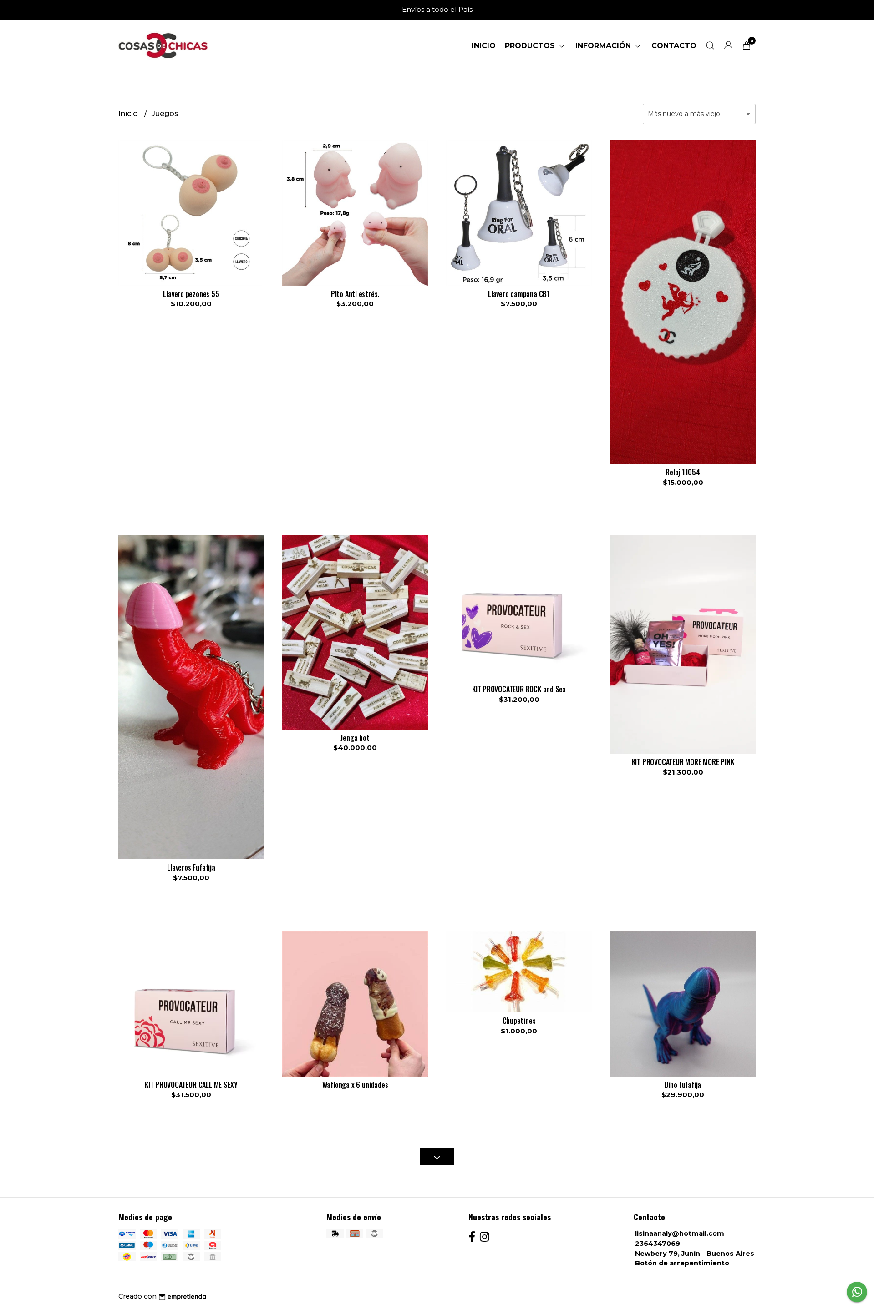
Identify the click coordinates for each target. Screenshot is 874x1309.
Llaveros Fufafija (191, 867)
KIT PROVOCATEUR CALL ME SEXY (191, 1084)
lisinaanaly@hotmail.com (679, 1233)
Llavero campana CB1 (519, 293)
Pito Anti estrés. (355, 293)
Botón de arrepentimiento (682, 1263)
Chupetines (519, 1020)
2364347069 (657, 1243)
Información (604, 45)
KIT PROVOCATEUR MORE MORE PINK (683, 761)
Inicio (484, 45)
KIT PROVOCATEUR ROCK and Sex (519, 689)
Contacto (673, 45)
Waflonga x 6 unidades (355, 1084)
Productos (531, 45)
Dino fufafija (683, 1084)
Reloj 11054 (683, 472)
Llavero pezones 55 (191, 293)
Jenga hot (354, 737)
